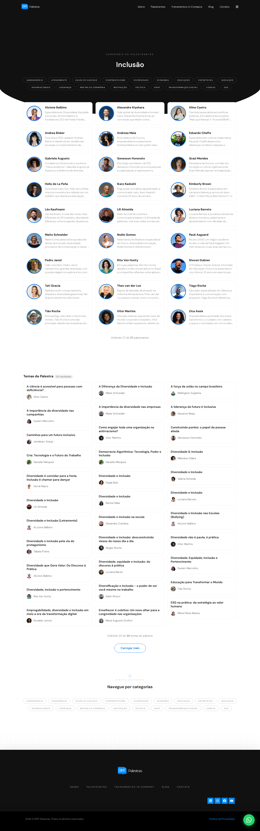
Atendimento (59, 80)
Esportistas (205, 80)
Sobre (141, 6)
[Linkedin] (210, 801)
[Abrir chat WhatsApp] (249, 820)
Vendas (211, 87)
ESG (226, 87)
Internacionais (41, 87)
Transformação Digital (183, 87)
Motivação (120, 87)
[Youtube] (232, 801)
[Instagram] (218, 801)
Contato (225, 6)
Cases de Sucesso (86, 80)
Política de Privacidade (222, 819)
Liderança (65, 87)
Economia (163, 80)
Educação (183, 80)
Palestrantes (158, 6)
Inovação (228, 80)
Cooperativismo (115, 80)
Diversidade (141, 80)
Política (141, 87)
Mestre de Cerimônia (92, 87)
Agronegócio (35, 80)
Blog (211, 6)
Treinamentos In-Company (186, 6)
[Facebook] (225, 801)
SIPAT (157, 87)
